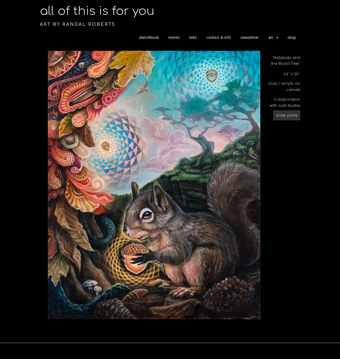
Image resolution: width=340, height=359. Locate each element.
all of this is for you (97, 11)
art (270, 37)
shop (291, 37)
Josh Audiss (289, 105)
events (174, 37)
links (193, 37)
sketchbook (149, 37)
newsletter (250, 37)
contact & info (218, 37)
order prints (287, 115)
